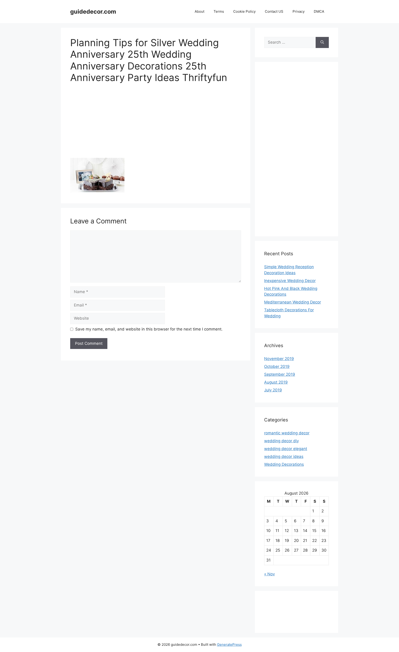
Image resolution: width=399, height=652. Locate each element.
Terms (219, 11)
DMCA (319, 11)
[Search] (322, 42)
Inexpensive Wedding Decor (290, 280)
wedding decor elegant (285, 448)
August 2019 (276, 382)
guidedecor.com (93, 11)
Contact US (274, 11)
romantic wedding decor (286, 433)
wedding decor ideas (283, 456)
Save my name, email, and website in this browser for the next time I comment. (149, 329)
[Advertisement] (155, 123)
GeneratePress (229, 644)
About (199, 11)
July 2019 (273, 390)
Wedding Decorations (284, 464)
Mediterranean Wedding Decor (292, 302)
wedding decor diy (281, 441)
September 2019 (279, 374)
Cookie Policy (244, 11)
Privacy (299, 11)
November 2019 (279, 358)
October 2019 (277, 366)
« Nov (269, 574)
